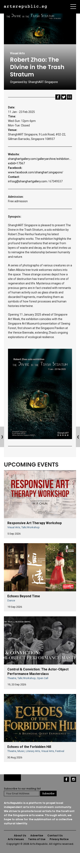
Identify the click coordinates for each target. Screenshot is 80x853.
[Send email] (69, 96)
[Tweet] (63, 96)
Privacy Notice (59, 839)
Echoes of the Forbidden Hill (29, 747)
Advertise (36, 835)
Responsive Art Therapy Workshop (34, 523)
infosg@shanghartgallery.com (27, 181)
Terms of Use (36, 839)
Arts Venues (16, 839)
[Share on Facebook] (58, 96)
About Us (20, 835)
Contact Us (55, 835)
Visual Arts (17, 53)
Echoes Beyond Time (23, 596)
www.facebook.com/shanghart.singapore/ (35, 172)
